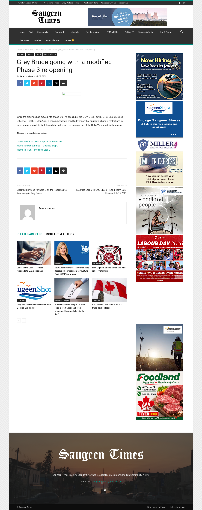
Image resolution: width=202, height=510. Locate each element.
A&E (31, 31)
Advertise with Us (108, 3)
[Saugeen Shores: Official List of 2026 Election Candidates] (34, 290)
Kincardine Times (51, 3)
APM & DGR (112, 31)
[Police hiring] (159, 99)
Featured (59, 31)
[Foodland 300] (159, 418)
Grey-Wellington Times (71, 3)
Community (42, 31)
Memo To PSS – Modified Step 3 (33, 149)
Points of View (93, 31)
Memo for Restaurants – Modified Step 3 (37, 145)
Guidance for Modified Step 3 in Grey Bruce (39, 141)
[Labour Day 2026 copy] (159, 281)
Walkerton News (91, 3)
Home (22, 31)
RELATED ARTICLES (29, 234)
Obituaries (24, 40)
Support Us (123, 3)
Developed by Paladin (157, 507)
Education (97, 264)
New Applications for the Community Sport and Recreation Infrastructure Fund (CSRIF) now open (71, 271)
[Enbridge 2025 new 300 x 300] (159, 370)
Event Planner (53, 40)
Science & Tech (145, 31)
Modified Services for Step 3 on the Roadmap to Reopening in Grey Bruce (42, 191)
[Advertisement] (159, 303)
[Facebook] (179, 3)
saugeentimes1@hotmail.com (107, 481)
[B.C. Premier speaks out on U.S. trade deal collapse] (109, 290)
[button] (181, 32)
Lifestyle (75, 31)
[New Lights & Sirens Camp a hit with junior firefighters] (109, 253)
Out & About (165, 31)
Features (40, 49)
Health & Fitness (50, 54)
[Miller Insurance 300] (159, 184)
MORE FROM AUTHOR (60, 234)
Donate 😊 (69, 40)
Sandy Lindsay (26, 76)
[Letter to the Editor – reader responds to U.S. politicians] (34, 253)
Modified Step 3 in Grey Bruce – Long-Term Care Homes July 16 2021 (101, 191)
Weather (37, 40)
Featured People (62, 301)
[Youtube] (183, 3)
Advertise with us (177, 507)
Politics (128, 31)
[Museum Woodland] (159, 233)
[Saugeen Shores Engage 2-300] (159, 136)
